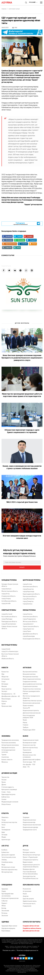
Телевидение (6, 830)
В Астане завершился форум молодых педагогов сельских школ (22, 537)
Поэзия (4, 780)
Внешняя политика (29, 674)
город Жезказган (28, 599)
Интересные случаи (8, 867)
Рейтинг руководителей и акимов (31, 692)
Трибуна (25, 727)
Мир (3, 674)
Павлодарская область (9, 621)
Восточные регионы (9, 645)
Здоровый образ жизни (9, 926)
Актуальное (5, 679)
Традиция (26, 817)
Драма (4, 784)
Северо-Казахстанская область (9, 627)
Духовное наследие (9, 773)
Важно (25, 736)
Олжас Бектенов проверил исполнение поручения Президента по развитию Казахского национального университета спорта (22, 358)
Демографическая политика (32, 684)
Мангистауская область (10, 591)
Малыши (26, 850)
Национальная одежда (30, 827)
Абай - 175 (26, 767)
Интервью (5, 684)
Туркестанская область (31, 626)
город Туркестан (28, 629)
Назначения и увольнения (31, 703)
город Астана (27, 584)
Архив (4, 704)
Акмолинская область (30, 586)
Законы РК (26, 708)
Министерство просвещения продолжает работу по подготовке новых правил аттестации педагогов (22, 395)
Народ (25, 722)
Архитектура (6, 839)
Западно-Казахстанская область (10, 585)
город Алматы (27, 614)
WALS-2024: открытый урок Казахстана (22, 502)
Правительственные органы (32, 701)
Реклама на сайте (9, 950)
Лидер (4, 891)
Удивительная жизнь (30, 901)
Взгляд (4, 908)
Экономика (6, 736)
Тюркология (27, 750)
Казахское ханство (29, 745)
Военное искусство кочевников (29, 756)
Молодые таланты (29, 852)
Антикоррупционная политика (8, 751)
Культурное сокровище (9, 789)
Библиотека (6, 797)
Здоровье (5, 889)
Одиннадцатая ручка (8, 794)
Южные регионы (29, 610)
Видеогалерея (27, 862)
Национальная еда (29, 822)
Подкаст (4, 903)
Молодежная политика (30, 677)
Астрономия (27, 891)
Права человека (28, 705)
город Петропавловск (9, 624)
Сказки (4, 799)
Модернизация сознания (10, 802)
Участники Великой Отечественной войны (30, 873)
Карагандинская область (31, 594)
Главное (25, 725)
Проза (4, 782)
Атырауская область (8, 596)
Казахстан (5, 672)
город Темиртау (28, 601)
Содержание (27, 906)
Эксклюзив (5, 911)
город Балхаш (27, 604)
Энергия (25, 896)
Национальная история (30, 740)
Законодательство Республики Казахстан (30, 877)
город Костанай (7, 614)
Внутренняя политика (30, 672)
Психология (27, 889)
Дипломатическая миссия (31, 713)
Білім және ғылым (14, 9)
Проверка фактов (28, 869)
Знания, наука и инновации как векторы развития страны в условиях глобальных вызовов (22, 467)
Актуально (27, 668)
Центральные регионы (31, 580)
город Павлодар (7, 619)
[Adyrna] (9, 2)
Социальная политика (30, 686)
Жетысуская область (30, 621)
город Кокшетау (28, 589)
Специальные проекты (30, 860)
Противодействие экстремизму (8, 895)
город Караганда (28, 591)
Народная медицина (8, 928)
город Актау (6, 594)
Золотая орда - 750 (29, 762)
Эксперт (4, 691)
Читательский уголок (9, 857)
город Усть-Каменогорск (10, 651)
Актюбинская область (9, 601)
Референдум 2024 (29, 730)
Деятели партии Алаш (30, 747)
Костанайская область (9, 616)
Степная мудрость (8, 787)
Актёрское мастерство (9, 822)
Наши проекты (6, 689)
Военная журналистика (9, 870)
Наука (25, 894)
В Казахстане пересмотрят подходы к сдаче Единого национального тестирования (22, 431)
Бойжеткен (5, 852)
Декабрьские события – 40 (11, 696)
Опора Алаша (6, 804)
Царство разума (28, 899)
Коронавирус (6, 931)
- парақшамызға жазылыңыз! (20, 223)
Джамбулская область (30, 634)
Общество (5, 677)
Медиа (4, 837)
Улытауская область (30, 596)
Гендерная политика (30, 681)
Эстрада (4, 835)
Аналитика (5, 757)
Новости (5, 668)
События (4, 901)
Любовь (4, 860)
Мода (3, 865)
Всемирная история (29, 743)
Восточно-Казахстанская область (10, 655)
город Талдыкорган (29, 619)
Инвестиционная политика (32, 679)
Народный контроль (8, 747)
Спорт (4, 681)
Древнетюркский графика (31, 759)
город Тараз (27, 631)
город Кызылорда (29, 636)
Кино (3, 827)
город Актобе (6, 603)
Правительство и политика (32, 689)
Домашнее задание (8, 855)
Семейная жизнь (7, 862)
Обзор (4, 906)
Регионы (4, 913)
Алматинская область (30, 616)
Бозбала (4, 850)
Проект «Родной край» (30, 857)
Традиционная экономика (10, 740)
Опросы (4, 701)
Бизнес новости (7, 759)
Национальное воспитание (32, 825)
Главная (4, 9)
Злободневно (7, 885)
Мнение (4, 686)
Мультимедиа (6, 699)
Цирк (3, 832)
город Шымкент (28, 624)
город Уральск (6, 589)
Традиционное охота (30, 830)
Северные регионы (9, 610)
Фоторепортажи (7, 872)
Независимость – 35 (8, 694)
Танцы (4, 820)
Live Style (5, 846)
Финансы (5, 762)
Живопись (5, 817)
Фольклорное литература (31, 855)
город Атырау (6, 598)
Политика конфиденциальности (27, 950)
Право (25, 720)
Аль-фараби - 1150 (29, 764)
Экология (5, 915)
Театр (3, 825)
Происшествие (7, 706)
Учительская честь (29, 903)
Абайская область (8, 659)
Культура (5, 813)
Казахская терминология (10, 898)
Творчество (5, 777)
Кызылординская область (31, 639)
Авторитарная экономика (10, 745)
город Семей (6, 649)
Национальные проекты (31, 710)
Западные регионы (9, 580)
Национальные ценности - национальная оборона (31, 866)
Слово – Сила (6, 792)
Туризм (4, 755)
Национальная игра (29, 820)
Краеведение (27, 752)
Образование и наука (31, 885)
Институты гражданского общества (31, 697)
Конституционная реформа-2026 (29, 716)
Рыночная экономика (9, 743)
